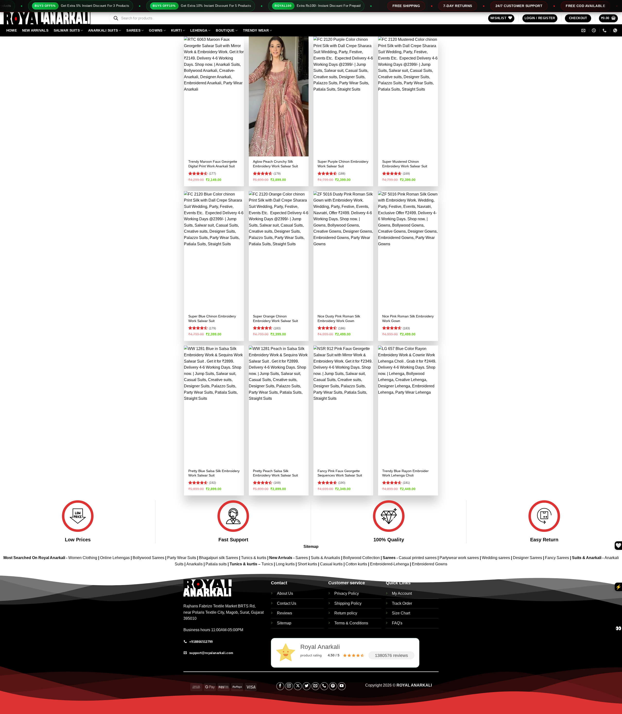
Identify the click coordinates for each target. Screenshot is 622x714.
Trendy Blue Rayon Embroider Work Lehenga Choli (405, 473)
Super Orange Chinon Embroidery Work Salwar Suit (275, 318)
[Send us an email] (315, 686)
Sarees (133, 30)
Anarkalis (195, 564)
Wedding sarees (496, 558)
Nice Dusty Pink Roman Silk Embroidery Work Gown (339, 318)
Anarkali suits (103, 30)
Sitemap (311, 546)
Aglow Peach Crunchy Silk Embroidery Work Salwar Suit (275, 164)
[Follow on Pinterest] (333, 686)
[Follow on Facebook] (280, 686)
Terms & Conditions (351, 623)
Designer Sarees (527, 558)
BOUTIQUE (225, 30)
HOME (11, 30)
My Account (402, 593)
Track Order (402, 603)
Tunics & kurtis (253, 558)
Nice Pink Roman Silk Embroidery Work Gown (408, 318)
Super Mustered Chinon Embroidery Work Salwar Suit (404, 164)
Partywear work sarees (459, 558)
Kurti (176, 30)
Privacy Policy (346, 593)
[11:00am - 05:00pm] (594, 30)
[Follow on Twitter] (306, 686)
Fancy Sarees (557, 558)
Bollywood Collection (361, 558)
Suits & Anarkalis (325, 558)
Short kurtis (308, 564)
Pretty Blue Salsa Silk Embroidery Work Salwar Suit (214, 473)
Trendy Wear (256, 30)
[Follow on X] (298, 686)
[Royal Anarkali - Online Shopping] (52, 18)
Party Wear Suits (181, 558)
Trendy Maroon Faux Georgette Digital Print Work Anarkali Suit (212, 164)
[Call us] (324, 686)
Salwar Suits (67, 30)
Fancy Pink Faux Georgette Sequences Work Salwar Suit (340, 473)
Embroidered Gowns (429, 564)
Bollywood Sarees (148, 558)
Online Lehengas (115, 558)
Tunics (267, 564)
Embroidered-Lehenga (389, 564)
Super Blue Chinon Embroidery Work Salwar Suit (212, 318)
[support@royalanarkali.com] (584, 30)
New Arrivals (35, 30)
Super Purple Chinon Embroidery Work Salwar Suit (343, 164)
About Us (285, 593)
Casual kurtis (332, 564)
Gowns (155, 30)
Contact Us (286, 603)
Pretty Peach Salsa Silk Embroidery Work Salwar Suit (275, 473)
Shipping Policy (348, 603)
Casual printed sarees (418, 558)
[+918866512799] (605, 30)
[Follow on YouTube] (342, 686)
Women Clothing (82, 558)
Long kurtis (286, 564)
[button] (539, 18)
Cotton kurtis (357, 564)
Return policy (345, 613)
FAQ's (397, 623)
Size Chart (401, 613)
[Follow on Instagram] (289, 686)
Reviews (284, 613)
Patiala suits (217, 564)
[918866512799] (615, 30)
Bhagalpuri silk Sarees (218, 558)
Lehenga (198, 30)
